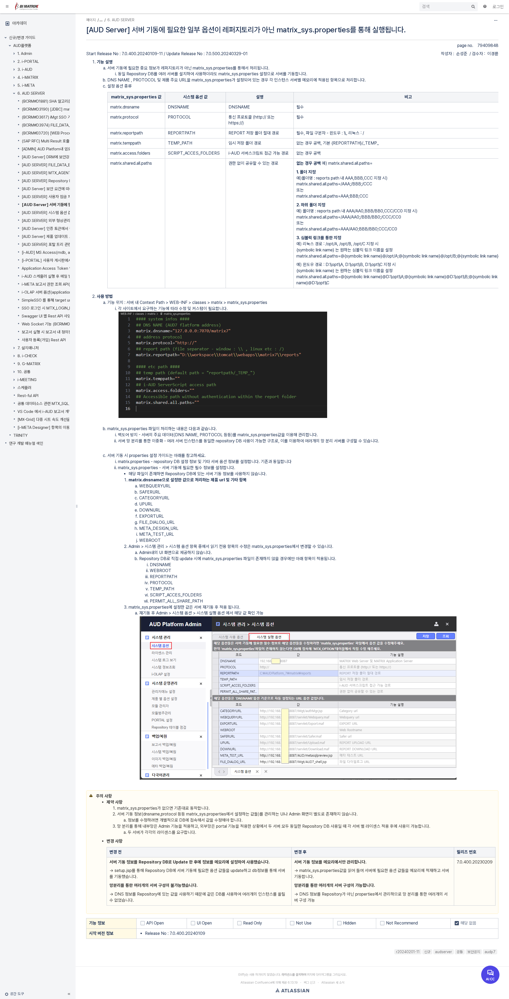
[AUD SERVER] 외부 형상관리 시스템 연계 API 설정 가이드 (69, 220)
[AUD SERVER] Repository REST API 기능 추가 (61, 180)
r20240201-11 (408, 952)
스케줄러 (24, 387)
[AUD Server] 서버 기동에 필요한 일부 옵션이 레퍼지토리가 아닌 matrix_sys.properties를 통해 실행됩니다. (246, 29)
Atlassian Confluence (256, 982)
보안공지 (473, 952)
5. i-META (26, 85)
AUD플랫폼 (22, 45)
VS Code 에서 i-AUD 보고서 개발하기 (48, 411)
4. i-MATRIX (27, 77)
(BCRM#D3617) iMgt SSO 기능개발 (51, 117)
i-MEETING (27, 379)
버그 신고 (309, 982)
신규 (427, 952)
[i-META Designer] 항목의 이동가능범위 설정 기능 (58, 427)
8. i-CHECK (27, 356)
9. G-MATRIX (28, 363)
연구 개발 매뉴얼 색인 (26, 443)
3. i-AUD (24, 69)
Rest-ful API (27, 395)
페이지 (91, 20)
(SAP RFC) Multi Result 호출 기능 (49, 141)
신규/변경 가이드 (22, 37)
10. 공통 (23, 371)
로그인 (498, 6)
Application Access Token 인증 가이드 (54, 268)
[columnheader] (136, 97)
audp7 (490, 952)
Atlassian (292, 990)
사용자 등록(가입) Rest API (44, 340)
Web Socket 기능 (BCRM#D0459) (51, 324)
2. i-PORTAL (28, 61)
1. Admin (24, 53)
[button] (7, 6)
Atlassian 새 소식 (332, 982)
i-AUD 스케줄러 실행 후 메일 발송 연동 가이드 (58, 276)
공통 (460, 952)
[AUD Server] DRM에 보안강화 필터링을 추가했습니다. (66, 157)
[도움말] (485, 6)
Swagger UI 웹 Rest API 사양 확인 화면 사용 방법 (62, 316)
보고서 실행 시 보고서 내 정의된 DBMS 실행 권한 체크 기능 (68, 332)
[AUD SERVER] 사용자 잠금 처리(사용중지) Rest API (64, 196)
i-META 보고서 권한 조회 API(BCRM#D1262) (58, 284)
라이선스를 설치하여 (294, 974)
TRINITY (20, 435)
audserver (443, 952)
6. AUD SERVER (31, 93)
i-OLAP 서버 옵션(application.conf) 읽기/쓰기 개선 (64, 292)
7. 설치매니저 (28, 348)
